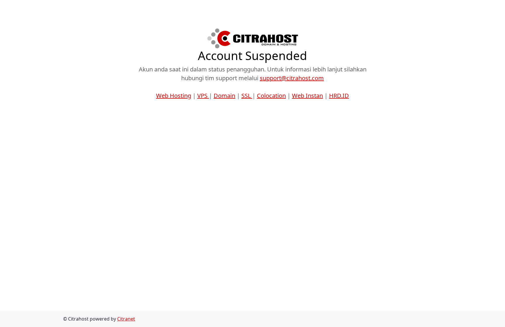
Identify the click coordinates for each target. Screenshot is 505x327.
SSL (246, 96)
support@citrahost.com (292, 78)
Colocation (271, 96)
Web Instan (307, 96)
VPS (203, 96)
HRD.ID (339, 96)
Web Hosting (173, 96)
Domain (224, 96)
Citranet (126, 319)
